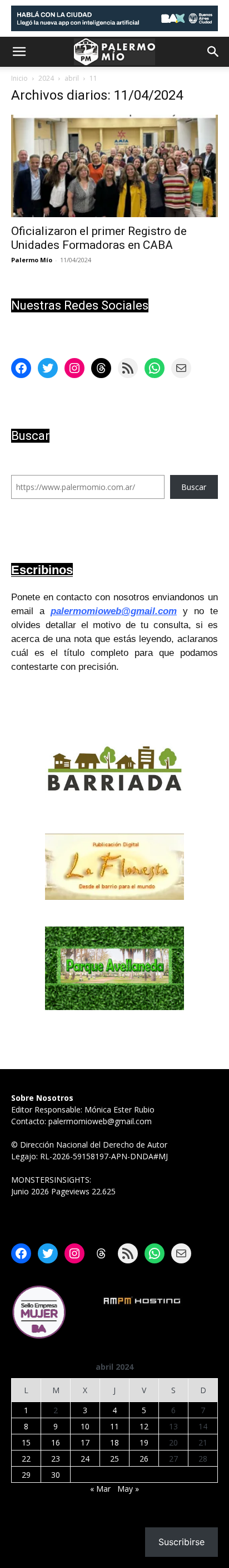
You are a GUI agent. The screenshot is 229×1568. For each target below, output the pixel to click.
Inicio (19, 78)
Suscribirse (181, 1541)
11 (114, 1426)
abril (71, 78)
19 (144, 1442)
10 (85, 1426)
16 (55, 1442)
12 (144, 1426)
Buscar (193, 487)
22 (26, 1458)
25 (114, 1458)
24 (85, 1458)
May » (128, 1488)
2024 (46, 78)
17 (85, 1442)
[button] (19, 52)
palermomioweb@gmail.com (114, 611)
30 (55, 1474)
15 (26, 1442)
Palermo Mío (31, 260)
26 (144, 1458)
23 (55, 1458)
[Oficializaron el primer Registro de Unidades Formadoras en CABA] (114, 166)
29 (26, 1474)
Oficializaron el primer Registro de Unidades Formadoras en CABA (99, 238)
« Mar (100, 1488)
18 (114, 1442)
